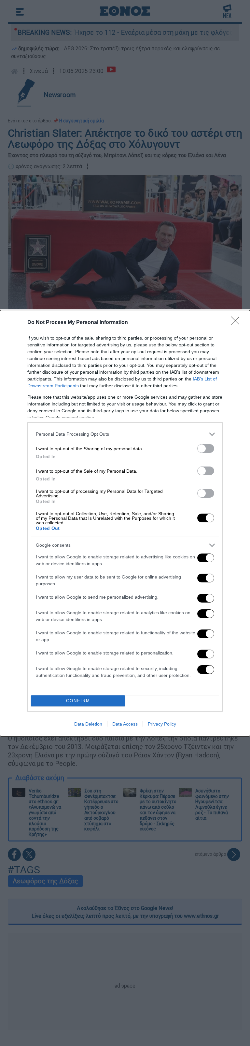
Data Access (125, 724)
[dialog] (125, 523)
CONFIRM (78, 700)
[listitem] (125, 434)
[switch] (205, 448)
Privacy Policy (162, 724)
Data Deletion (88, 724)
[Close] (237, 323)
